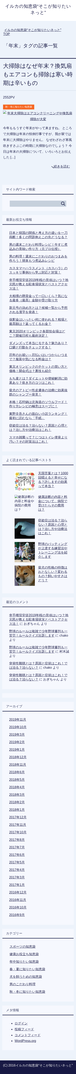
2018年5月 (17, 779)
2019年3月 (17, 734)
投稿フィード (24, 1029)
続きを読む (62, 166)
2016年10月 (18, 907)
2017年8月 (17, 839)
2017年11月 (17, 824)
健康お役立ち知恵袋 (24, 954)
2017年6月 (17, 855)
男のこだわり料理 (22, 984)
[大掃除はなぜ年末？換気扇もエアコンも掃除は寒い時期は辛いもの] (38, 119)
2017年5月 (17, 862)
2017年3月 (17, 877)
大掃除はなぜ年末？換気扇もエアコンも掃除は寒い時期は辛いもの (38, 74)
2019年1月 (17, 749)
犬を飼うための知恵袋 (26, 976)
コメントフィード (28, 1035)
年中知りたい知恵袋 (24, 961)
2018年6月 (17, 772)
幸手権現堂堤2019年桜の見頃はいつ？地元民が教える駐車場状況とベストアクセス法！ (38, 284)
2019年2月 (17, 742)
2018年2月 (17, 802)
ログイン (21, 1023)
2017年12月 (18, 817)
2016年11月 (17, 900)
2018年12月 (18, 757)
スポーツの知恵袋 (22, 946)
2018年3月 (17, 794)
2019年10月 (18, 727)
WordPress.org (25, 1041)
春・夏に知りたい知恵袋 (27, 969)
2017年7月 (17, 847)
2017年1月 (17, 885)
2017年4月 (17, 870)
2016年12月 (18, 892)
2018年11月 (17, 764)
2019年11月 (17, 719)
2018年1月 (17, 809)
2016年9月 (17, 915)
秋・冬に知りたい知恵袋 (18, 106)
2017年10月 (18, 832)
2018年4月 (17, 787)
